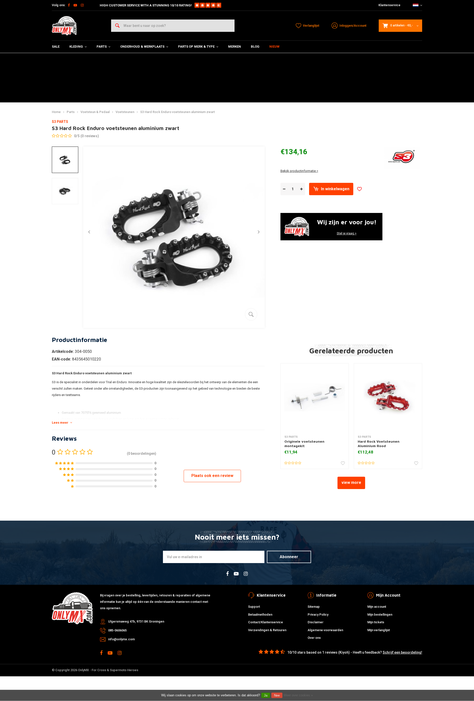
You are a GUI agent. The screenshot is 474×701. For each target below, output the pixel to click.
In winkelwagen (335, 189)
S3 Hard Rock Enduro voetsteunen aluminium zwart (177, 112)
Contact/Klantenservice (265, 622)
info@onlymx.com (121, 639)
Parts (102, 46)
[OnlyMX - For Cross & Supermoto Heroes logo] (64, 26)
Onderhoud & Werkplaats (142, 46)
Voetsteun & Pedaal (95, 112)
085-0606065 (117, 630)
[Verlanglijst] (359, 189)
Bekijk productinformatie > (299, 171)
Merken (234, 46)
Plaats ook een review (212, 475)
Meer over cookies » (298, 695)
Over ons (314, 638)
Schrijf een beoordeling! (402, 652)
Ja (265, 695)
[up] (301, 189)
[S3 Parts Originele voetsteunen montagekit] (314, 397)
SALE (55, 46)
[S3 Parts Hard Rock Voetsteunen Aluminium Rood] (388, 397)
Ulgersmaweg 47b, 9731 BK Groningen (136, 621)
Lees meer (60, 422)
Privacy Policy (318, 614)
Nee (277, 695)
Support (254, 606)
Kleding (76, 46)
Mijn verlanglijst (378, 630)
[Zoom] (251, 314)
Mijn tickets (375, 622)
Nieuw (274, 46)
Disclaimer (315, 622)
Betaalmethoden (260, 614)
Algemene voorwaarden (325, 630)
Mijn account (376, 606)
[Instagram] (82, 5)
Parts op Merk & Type (196, 46)
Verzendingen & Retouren (267, 630)
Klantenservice (389, 5)
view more (351, 482)
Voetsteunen (125, 112)
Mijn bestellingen (379, 614)
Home (56, 112)
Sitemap (314, 606)
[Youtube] (75, 5)
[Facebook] (69, 5)
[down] (284, 189)
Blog (255, 46)
